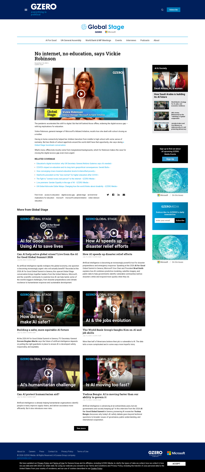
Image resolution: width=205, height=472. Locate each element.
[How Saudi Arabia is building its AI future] (170, 82)
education (38, 201)
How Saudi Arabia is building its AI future (169, 95)
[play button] (81, 94)
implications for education (44, 198)
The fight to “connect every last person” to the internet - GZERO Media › (66, 179)
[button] (173, 9)
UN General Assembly (71, 40)
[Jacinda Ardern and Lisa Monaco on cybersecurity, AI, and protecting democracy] (161, 126)
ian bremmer (92, 195)
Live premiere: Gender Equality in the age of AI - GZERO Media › (63, 182)
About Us (21, 451)
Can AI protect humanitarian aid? (38, 394)
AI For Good (51, 40)
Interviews (131, 40)
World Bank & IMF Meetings (98, 40)
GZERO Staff (39, 64)
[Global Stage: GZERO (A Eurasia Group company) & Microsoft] (170, 183)
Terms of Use (58, 463)
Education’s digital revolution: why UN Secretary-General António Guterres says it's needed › (74, 163)
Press (41, 451)
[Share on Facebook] (113, 194)
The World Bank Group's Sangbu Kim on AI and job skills (112, 331)
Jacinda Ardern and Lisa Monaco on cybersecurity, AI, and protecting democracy (178, 126)
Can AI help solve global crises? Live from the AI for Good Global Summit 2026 (47, 255)
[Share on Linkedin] (118, 194)
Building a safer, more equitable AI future (43, 329)
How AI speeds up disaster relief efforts (107, 254)
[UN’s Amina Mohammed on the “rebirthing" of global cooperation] (161, 116)
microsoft (59, 198)
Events (118, 40)
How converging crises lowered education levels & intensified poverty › (66, 171)
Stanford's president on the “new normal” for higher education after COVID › (68, 175)
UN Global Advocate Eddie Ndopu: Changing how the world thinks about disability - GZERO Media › (77, 186)
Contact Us (52, 451)
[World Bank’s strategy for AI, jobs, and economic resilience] (161, 105)
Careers (32, 451)
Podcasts (144, 40)
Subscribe (180, 220)
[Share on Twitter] (107, 194)
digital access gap (68, 195)
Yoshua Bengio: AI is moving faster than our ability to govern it (110, 396)
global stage (81, 195)
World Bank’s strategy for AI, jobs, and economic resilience (178, 104)
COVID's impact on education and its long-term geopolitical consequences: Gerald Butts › (73, 167)
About (156, 40)
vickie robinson (93, 198)
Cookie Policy (96, 468)
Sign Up (170, 159)
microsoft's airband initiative (75, 198)
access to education (52, 195)
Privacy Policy (43, 463)
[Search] (162, 9)
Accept (176, 464)
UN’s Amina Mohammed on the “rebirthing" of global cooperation (178, 115)
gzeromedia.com (24, 458)
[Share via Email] (123, 194)
